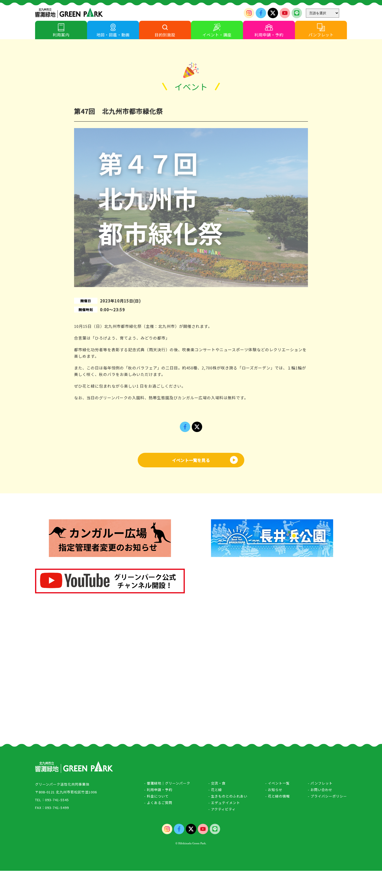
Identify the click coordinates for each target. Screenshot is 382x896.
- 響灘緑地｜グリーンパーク (167, 783)
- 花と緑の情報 (277, 796)
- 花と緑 (215, 789)
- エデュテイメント (224, 802)
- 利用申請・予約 (158, 789)
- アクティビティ (222, 809)
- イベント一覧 (277, 783)
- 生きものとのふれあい (227, 796)
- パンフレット (320, 783)
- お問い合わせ (320, 789)
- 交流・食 (217, 783)
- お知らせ (273, 789)
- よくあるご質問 (158, 802)
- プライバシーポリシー (327, 796)
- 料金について (156, 796)
